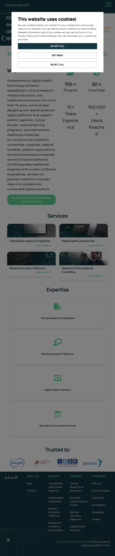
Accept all (57, 46)
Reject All (57, 64)
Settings (57, 55)
